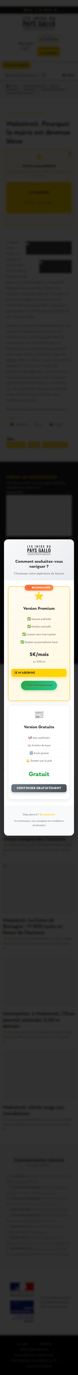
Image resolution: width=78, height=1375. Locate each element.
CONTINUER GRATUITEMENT (39, 788)
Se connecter (47, 814)
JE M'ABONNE (24, 672)
